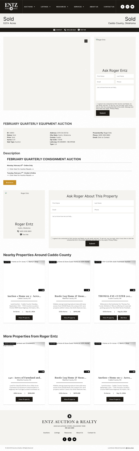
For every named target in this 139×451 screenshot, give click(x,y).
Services (78, 7)
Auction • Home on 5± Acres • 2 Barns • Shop (24, 296)
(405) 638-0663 (104, 135)
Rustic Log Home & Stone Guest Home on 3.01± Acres (69, 296)
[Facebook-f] (122, 7)
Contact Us (109, 7)
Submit (103, 113)
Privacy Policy (114, 108)
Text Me (25, 234)
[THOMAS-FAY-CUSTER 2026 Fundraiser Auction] (115, 276)
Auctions (28, 7)
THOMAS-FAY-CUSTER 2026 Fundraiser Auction (114, 296)
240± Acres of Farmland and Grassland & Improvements (24, 377)
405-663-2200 (69, 428)
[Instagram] (127, 7)
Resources (61, 7)
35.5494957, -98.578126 (66, 142)
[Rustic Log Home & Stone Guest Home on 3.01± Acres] (69, 276)
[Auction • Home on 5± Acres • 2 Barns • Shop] (24, 276)
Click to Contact (103, 137)
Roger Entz (108, 133)
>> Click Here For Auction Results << (20, 169)
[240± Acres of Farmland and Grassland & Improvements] (24, 357)
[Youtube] (132, 7)
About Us (94, 7)
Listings (44, 7)
